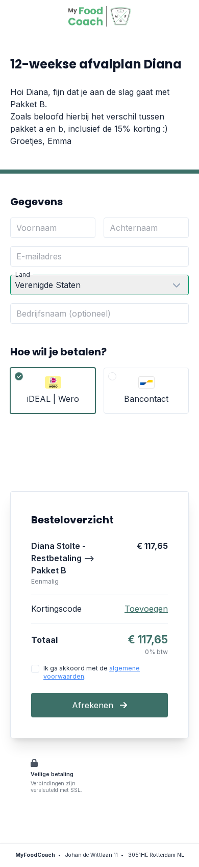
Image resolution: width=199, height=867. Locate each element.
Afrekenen (94, 705)
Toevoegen (146, 609)
